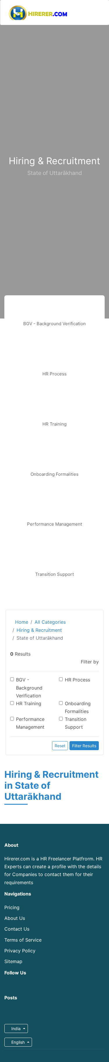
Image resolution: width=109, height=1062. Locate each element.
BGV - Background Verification (29, 687)
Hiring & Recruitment (39, 630)
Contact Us (16, 929)
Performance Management (30, 723)
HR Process (77, 680)
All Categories (50, 622)
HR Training (28, 703)
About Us (14, 918)
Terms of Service (23, 940)
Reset (60, 745)
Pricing (11, 907)
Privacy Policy (19, 951)
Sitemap (13, 961)
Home (21, 622)
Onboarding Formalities (78, 707)
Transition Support (75, 723)
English (18, 1042)
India (16, 1028)
